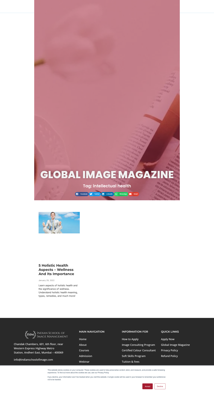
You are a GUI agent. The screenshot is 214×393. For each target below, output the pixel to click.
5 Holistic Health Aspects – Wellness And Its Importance (56, 269)
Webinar (84, 361)
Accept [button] (147, 386)
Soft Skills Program (134, 356)
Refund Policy (169, 356)
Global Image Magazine (175, 345)
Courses (84, 350)
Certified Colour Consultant (139, 350)
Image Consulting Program (138, 345)
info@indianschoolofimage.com (33, 359)
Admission (85, 356)
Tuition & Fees (130, 361)
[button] (82, 194)
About (83, 345)
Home (82, 339)
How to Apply (130, 339)
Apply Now (167, 339)
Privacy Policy (169, 350)
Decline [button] (160, 386)
